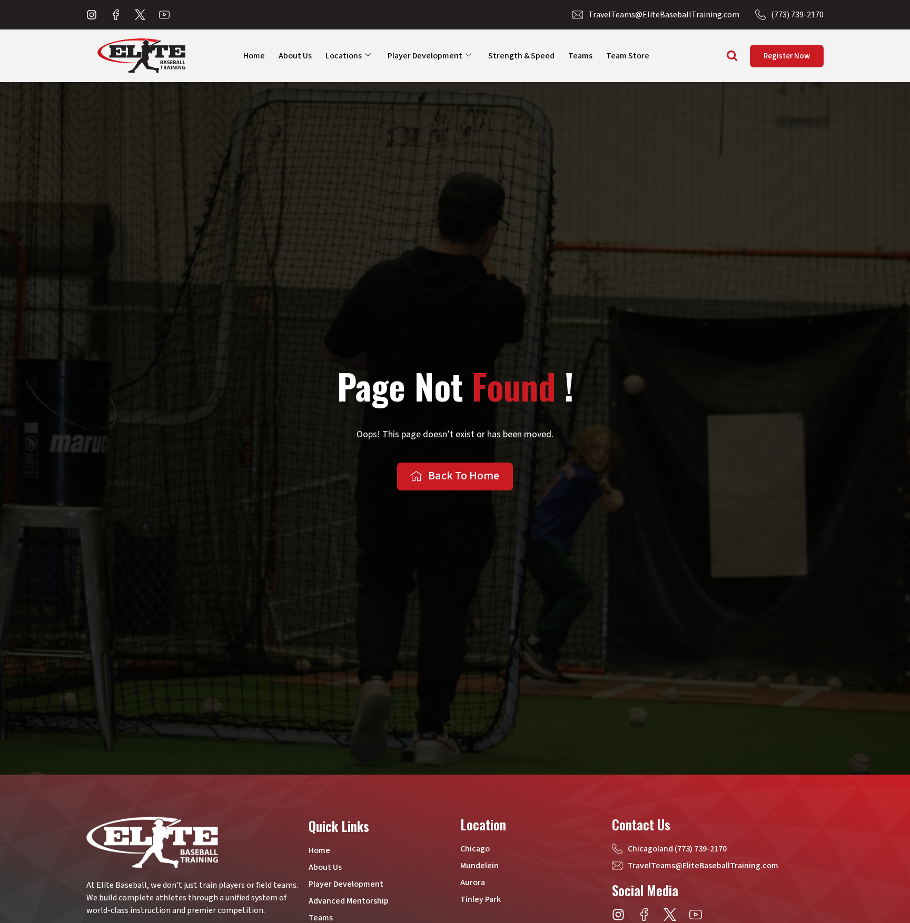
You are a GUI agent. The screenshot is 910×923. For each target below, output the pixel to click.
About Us (295, 56)
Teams (580, 56)
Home (254, 56)
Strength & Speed (521, 56)
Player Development (425, 56)
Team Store (627, 56)
